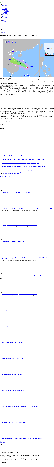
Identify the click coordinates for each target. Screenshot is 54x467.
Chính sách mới (6, 14)
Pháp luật (3, 18)
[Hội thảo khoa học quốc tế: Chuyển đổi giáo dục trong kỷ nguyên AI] (8, 420)
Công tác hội (5, 8)
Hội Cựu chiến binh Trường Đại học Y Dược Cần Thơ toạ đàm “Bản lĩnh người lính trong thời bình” (23, 275)
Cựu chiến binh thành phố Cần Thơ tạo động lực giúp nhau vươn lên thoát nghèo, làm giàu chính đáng (24, 159)
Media (3, 20)
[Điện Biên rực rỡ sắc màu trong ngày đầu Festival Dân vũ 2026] (8, 356)
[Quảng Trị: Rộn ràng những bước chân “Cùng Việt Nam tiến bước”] (8, 340)
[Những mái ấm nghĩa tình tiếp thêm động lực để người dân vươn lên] (8, 388)
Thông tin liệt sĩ (4, 19)
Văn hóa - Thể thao (4, 17)
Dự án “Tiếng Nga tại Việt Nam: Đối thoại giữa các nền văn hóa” (10, 173)
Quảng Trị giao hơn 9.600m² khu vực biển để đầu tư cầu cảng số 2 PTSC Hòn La (19, 225)
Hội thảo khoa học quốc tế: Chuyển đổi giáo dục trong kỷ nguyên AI (14, 422)
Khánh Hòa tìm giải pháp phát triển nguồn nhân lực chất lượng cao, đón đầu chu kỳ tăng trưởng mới (20, 406)
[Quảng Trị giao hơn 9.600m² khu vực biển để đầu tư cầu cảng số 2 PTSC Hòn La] (8, 223)
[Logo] (1, 2)
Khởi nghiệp (5, 13)
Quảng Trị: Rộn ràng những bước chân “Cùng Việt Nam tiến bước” (14, 342)
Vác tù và (5, 11)
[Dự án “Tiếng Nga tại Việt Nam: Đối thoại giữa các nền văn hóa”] (8, 308)
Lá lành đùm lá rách (6, 11)
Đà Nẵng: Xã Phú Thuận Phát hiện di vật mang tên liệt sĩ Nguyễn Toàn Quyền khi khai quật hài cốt (19, 294)
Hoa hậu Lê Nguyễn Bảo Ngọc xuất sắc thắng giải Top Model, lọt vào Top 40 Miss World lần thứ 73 (23, 166)
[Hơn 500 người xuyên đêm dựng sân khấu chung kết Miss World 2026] (8, 190)
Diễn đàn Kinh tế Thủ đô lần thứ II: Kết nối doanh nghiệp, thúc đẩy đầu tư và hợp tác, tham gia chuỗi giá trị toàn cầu (22, 438)
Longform (5, 21)
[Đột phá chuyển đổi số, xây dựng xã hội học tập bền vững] (8, 372)
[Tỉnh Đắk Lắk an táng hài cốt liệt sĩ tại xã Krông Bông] (8, 239)
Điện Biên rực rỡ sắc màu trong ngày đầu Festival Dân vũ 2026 (13, 358)
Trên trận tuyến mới (6, 6)
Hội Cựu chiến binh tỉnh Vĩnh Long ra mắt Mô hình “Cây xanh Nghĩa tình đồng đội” (20, 163)
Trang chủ (3, 32)
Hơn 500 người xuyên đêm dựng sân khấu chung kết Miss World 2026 (11, 172)
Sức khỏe (3, 16)
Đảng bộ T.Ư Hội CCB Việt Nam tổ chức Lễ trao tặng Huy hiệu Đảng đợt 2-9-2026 (20, 170)
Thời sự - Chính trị (4, 5)
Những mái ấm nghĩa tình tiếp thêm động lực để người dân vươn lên (14, 390)
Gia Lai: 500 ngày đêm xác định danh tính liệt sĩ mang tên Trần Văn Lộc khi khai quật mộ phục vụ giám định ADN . (17, 174)
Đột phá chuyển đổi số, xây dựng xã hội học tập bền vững (14, 155)
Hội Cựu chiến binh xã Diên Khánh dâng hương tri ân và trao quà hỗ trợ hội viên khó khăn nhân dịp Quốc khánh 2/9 (27, 208)
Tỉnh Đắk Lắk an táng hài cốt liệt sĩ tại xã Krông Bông (14, 241)
